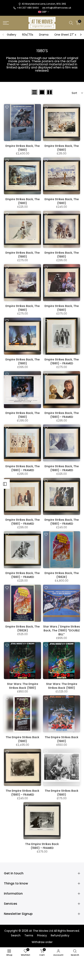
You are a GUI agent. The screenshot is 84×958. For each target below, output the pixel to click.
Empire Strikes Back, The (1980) (22, 148)
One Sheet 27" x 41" (67, 35)
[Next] (80, 34)
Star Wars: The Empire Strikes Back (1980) (22, 686)
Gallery (11, 35)
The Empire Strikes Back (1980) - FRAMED (22, 793)
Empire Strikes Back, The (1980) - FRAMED (62, 361)
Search (16, 935)
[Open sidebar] (5, 484)
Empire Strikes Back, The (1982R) (62, 575)
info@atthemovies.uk (58, 7)
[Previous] (3, 34)
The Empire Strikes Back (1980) (22, 739)
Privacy (42, 935)
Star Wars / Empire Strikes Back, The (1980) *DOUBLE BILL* (61, 630)
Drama (43, 35)
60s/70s (27, 35)
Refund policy (60, 935)
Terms (28, 935)
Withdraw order (42, 942)
